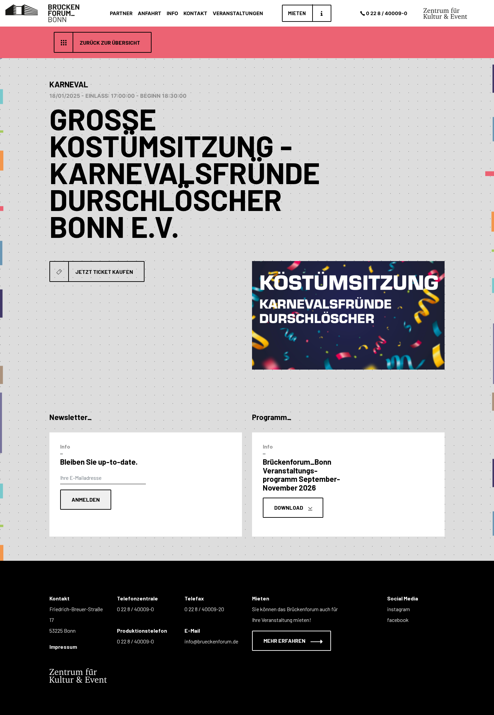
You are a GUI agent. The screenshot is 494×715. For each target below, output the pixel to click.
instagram (398, 609)
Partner (121, 13)
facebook (398, 620)
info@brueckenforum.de (211, 641)
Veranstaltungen (238, 13)
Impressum (63, 646)
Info (172, 13)
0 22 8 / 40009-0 (386, 13)
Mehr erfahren (284, 640)
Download (289, 507)
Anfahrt (149, 13)
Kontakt (195, 13)
